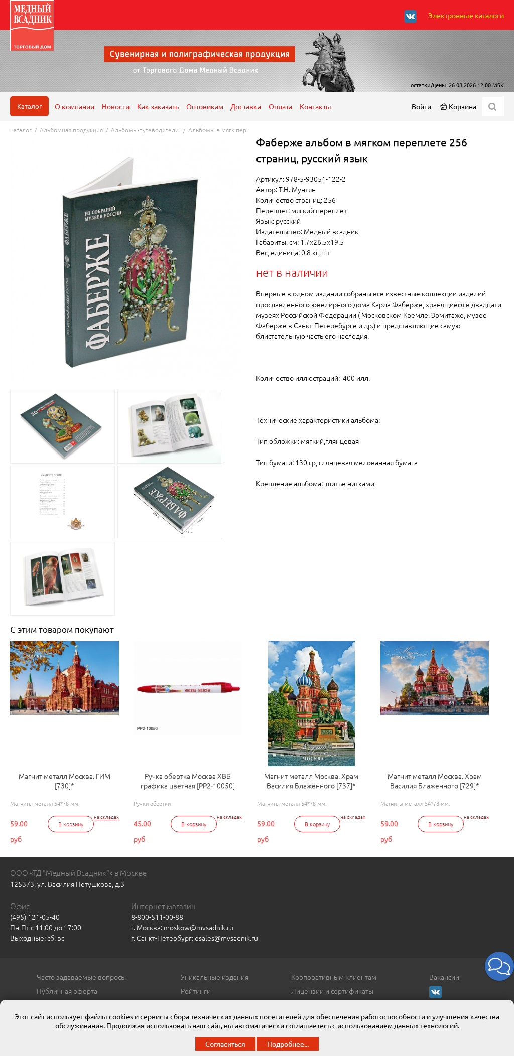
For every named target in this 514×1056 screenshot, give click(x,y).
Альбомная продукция (71, 130)
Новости (116, 106)
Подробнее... (288, 1043)
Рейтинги (196, 991)
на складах (106, 816)
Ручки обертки (152, 803)
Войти (421, 106)
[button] (499, 966)
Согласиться (225, 1043)
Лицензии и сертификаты (332, 991)
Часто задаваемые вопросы (81, 977)
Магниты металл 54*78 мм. (45, 803)
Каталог (29, 106)
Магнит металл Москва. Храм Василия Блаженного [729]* (435, 781)
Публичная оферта (67, 991)
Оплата (280, 106)
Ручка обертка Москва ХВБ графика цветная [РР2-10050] (188, 781)
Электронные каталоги (466, 15)
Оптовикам (204, 106)
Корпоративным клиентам (333, 977)
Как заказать (158, 106)
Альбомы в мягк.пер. (218, 130)
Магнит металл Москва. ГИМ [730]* (64, 781)
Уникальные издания (214, 977)
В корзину (70, 824)
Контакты (315, 106)
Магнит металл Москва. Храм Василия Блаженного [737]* (311, 781)
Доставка (245, 106)
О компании (74, 106)
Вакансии (444, 977)
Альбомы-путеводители (145, 130)
